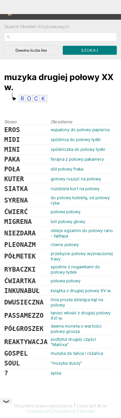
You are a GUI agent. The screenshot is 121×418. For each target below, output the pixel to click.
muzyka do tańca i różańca (77, 353)
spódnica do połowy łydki (76, 139)
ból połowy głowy (68, 221)
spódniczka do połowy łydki (78, 149)
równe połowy (65, 244)
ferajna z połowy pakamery (77, 159)
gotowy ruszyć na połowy (76, 178)
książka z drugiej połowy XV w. (81, 290)
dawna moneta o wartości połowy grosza (76, 328)
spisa (56, 373)
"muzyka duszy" (66, 363)
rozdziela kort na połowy (75, 188)
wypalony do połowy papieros (80, 129)
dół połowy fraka (67, 169)
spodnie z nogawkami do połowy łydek (75, 269)
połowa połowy (65, 211)
